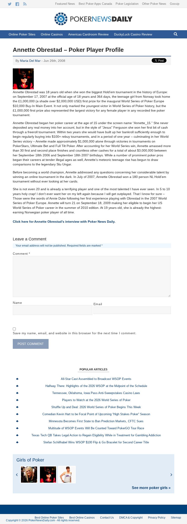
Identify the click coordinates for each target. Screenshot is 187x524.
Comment (21, 253)
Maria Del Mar (30, 60)
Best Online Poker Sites (49, 517)
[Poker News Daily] (93, 24)
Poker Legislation (127, 3)
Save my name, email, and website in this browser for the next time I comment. (74, 333)
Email (98, 304)
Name (17, 302)
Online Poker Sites (22, 34)
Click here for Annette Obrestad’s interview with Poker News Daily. (64, 221)
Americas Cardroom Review (88, 34)
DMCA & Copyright (131, 517)
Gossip (174, 3)
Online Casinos (52, 34)
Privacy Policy (156, 517)
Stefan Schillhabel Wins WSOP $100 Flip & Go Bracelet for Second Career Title (96, 442)
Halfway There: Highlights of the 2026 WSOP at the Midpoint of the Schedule (96, 386)
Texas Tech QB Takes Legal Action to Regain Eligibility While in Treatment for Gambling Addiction (96, 435)
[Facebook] (17, 4)
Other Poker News (154, 3)
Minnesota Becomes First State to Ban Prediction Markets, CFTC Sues (96, 421)
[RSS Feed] (25, 4)
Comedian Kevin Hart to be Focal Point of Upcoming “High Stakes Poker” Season (96, 414)
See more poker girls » (151, 488)
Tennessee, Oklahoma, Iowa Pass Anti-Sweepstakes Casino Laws (96, 393)
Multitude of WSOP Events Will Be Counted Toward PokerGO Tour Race (96, 428)
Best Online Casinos (82, 517)
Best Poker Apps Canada (95, 3)
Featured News (65, 3)
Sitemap (176, 517)
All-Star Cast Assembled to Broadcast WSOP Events (96, 379)
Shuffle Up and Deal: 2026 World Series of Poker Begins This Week (96, 407)
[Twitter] (9, 4)
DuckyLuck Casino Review (133, 34)
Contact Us (107, 517)
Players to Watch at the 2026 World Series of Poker (96, 400)
